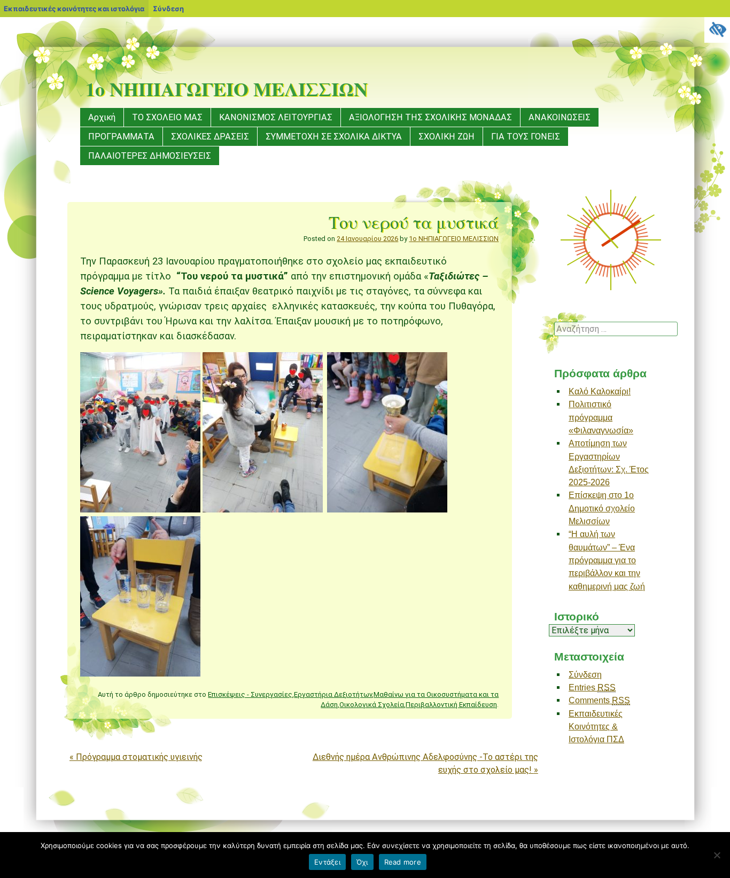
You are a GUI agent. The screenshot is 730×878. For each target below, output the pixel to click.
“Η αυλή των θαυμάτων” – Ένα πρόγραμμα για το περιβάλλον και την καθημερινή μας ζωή (607, 559)
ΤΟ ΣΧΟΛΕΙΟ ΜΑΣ (167, 117)
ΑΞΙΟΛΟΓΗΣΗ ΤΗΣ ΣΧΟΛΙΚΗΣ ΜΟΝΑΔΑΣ (430, 117)
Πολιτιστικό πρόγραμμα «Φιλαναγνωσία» (601, 417)
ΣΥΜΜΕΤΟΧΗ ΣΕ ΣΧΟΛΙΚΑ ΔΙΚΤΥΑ (334, 136)
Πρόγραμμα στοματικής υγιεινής (136, 757)
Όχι (362, 862)
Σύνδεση (585, 674)
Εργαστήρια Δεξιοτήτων (333, 694)
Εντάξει (327, 862)
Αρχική (101, 117)
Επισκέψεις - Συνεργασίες (250, 694)
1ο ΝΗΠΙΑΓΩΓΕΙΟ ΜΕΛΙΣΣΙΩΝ (227, 89)
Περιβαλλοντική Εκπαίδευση (451, 705)
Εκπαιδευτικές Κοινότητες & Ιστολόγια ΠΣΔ (596, 726)
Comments (599, 700)
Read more (402, 862)
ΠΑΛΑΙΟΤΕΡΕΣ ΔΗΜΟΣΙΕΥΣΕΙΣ (149, 156)
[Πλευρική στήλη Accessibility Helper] (717, 30)
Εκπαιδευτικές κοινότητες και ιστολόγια (74, 8)
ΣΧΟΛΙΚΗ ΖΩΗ (446, 136)
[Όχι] (716, 855)
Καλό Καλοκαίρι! (600, 391)
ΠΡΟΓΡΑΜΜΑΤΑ (121, 136)
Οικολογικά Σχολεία (371, 705)
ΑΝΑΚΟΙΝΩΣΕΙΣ (560, 117)
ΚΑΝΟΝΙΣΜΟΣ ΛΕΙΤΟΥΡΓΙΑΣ (275, 117)
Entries (592, 687)
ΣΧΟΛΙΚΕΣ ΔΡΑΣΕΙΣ (210, 136)
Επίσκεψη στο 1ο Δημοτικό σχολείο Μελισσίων (602, 508)
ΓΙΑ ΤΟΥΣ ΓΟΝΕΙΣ (525, 136)
